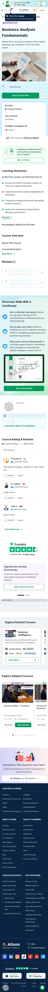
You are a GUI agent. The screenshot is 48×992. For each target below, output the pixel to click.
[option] (24, 577)
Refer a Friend (30, 911)
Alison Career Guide (9, 886)
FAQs (33, 944)
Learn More (13, 660)
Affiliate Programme (32, 886)
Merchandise (29, 930)
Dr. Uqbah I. (16, 484)
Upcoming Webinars (32, 926)
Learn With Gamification (33, 906)
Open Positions (7, 842)
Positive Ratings (14, 109)
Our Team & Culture (9, 834)
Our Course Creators (9, 846)
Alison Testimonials (30, 842)
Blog (4, 855)
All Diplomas (27, 834)
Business (5, 795)
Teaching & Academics (31, 811)
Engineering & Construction (11, 799)
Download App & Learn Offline (35, 898)
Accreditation (27, 825)
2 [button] (25, 597)
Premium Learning (29, 855)
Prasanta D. (16, 459)
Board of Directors (8, 830)
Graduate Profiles (29, 846)
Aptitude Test (9, 898)
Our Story (5, 825)
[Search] (4, 8)
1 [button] (19, 597)
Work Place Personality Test (12, 908)
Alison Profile (29, 890)
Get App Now (16, 587)
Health (4, 807)
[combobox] (13, 450)
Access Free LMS (31, 881)
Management (27, 799)
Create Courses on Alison (34, 894)
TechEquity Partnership (33, 915)
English (5, 803)
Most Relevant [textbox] (9, 450)
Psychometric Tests (9, 894)
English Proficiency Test (13, 913)
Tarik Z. (14, 506)
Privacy (13, 983)
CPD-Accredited (31, 138)
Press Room (6, 859)
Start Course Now (20, 95)
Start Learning (23, 725)
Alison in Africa (7, 863)
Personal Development (31, 803)
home (4, 17)
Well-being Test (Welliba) (13, 902)
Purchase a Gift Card (30, 859)
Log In (42, 10)
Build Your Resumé (9, 881)
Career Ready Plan (8, 890)
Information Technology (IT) (11, 811)
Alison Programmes (9, 867)
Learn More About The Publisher (19, 426)
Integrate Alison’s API (32, 902)
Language (26, 795)
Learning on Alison (8, 850)
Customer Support (38, 948)
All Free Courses (28, 838)
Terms (18, 983)
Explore (2, 10)
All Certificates (28, 830)
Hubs (25, 850)
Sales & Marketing (29, 807)
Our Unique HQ (7, 838)
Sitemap (43, 983)
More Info (9, 725)
